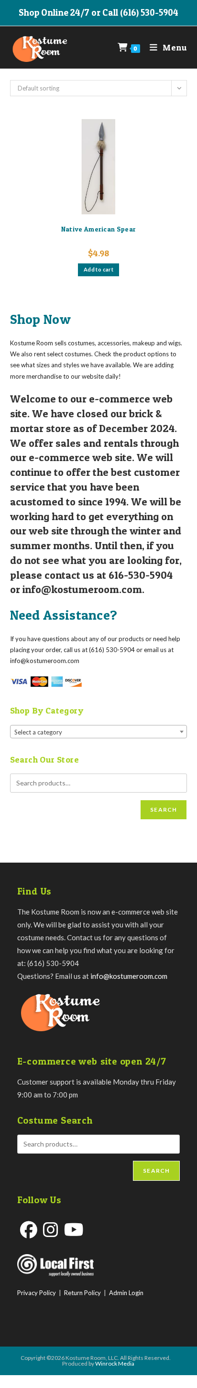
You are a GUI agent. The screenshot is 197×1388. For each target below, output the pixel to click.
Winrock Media (114, 1363)
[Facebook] (28, 1229)
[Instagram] (50, 1229)
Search (163, 809)
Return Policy (82, 1293)
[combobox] (98, 731)
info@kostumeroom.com (128, 976)
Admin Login (126, 1293)
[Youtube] (74, 1229)
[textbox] (99, 732)
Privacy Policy (36, 1293)
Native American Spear (98, 229)
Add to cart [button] (98, 269)
